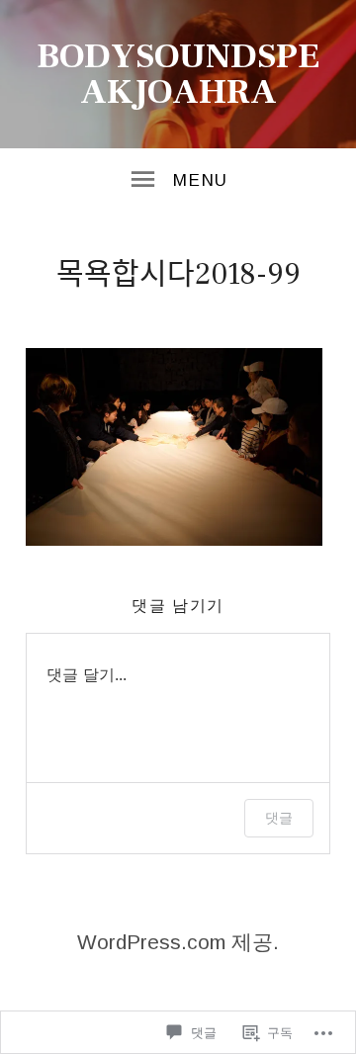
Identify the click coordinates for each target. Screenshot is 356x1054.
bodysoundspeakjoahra (178, 74)
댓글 (279, 817)
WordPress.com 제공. (178, 941)
